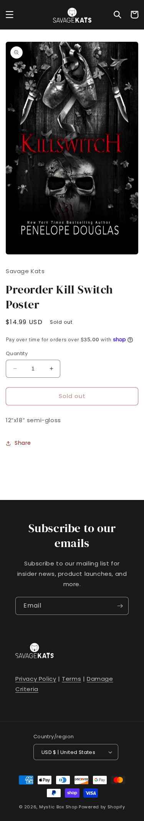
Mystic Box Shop (58, 807)
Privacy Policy (35, 679)
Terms (71, 679)
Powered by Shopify (102, 807)
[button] (9, 14)
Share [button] (23, 443)
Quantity (17, 353)
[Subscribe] (119, 606)
